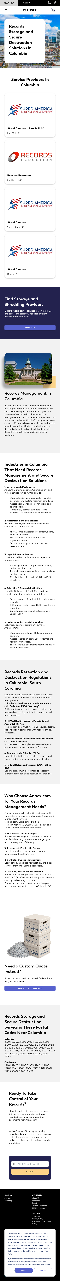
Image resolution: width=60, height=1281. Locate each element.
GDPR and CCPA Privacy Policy (41, 1222)
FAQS (34, 1203)
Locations (36, 1201)
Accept (23, 1270)
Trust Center (36, 1216)
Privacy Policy (37, 1219)
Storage (7, 1198)
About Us (35, 1198)
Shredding (8, 1201)
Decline (43, 1270)
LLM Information (38, 1208)
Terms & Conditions (39, 1206)
